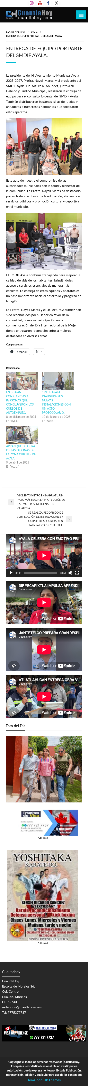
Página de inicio (15, 32)
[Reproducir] (11, 573)
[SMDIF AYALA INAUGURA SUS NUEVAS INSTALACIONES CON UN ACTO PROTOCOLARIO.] (58, 381)
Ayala (34, 32)
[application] (44, 555)
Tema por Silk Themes (44, 1080)
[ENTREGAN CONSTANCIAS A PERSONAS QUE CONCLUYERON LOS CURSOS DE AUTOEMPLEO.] (22, 381)
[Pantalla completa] (77, 573)
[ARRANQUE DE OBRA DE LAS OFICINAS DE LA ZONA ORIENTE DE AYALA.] (22, 435)
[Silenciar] (70, 573)
